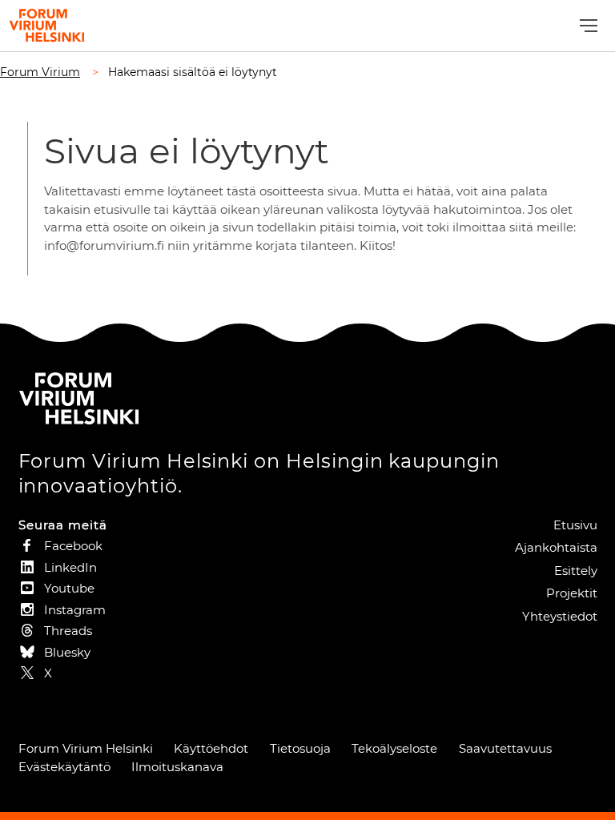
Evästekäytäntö (64, 766)
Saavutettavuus (505, 748)
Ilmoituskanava (177, 766)
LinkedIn (70, 567)
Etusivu (575, 525)
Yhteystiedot (559, 616)
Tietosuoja (300, 748)
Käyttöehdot (211, 748)
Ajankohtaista (556, 547)
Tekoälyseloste (394, 748)
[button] (586, 26)
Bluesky (67, 652)
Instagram (75, 609)
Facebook (73, 545)
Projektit (571, 593)
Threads (68, 630)
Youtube (69, 588)
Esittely (575, 570)
